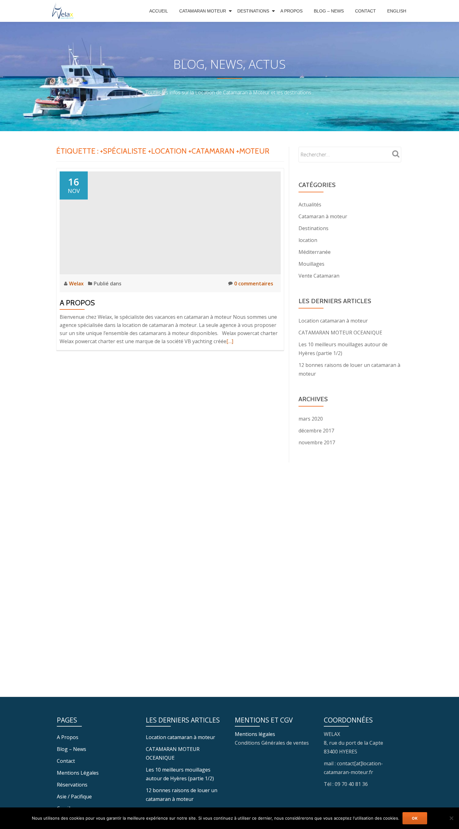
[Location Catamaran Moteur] (65, 11)
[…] (229, 341)
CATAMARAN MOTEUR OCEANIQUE (340, 332)
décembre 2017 (316, 430)
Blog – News (329, 10)
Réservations (72, 784)
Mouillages (311, 263)
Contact (365, 10)
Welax (77, 283)
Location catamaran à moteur (333, 320)
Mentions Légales (78, 772)
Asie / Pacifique (74, 796)
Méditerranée (315, 252)
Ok (415, 818)
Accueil (158, 10)
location (308, 240)
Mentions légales (255, 734)
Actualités (310, 204)
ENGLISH (396, 10)
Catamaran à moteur (323, 216)
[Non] (451, 818)
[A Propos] (170, 222)
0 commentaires (253, 283)
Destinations (253, 10)
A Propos (291, 10)
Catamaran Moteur (202, 10)
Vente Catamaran (319, 275)
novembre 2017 (317, 442)
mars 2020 (311, 418)
